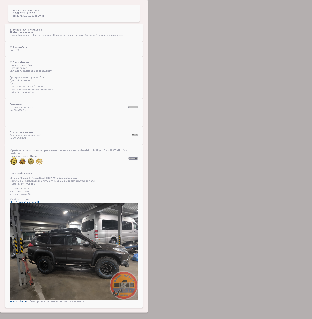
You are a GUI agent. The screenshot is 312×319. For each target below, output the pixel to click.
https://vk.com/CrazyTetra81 (24, 202)
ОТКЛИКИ (134, 134)
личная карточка (133, 106)
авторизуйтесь (18, 301)
